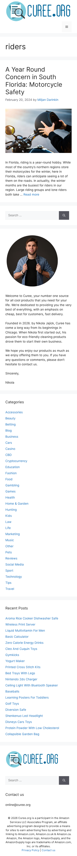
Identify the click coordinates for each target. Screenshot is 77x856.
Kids (8, 516)
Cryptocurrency (16, 461)
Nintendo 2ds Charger (21, 679)
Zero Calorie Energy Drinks (24, 643)
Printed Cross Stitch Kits (22, 667)
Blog (8, 430)
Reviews (11, 558)
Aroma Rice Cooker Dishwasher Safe (31, 618)
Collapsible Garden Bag (22, 734)
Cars (8, 442)
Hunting (11, 509)
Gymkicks (12, 655)
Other (9, 546)
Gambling (12, 485)
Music (9, 540)
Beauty (10, 418)
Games (10, 491)
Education (12, 467)
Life (8, 528)
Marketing (12, 534)
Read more (31, 194)
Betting (10, 424)
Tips (8, 583)
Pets (8, 552)
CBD (8, 455)
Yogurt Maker (15, 661)
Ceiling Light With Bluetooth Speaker (31, 685)
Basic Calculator (16, 636)
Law (8, 522)
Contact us (48, 850)
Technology (13, 576)
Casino (10, 449)
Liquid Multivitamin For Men (25, 630)
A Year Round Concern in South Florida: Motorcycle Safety (33, 81)
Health (10, 497)
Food (9, 479)
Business (11, 436)
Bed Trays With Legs (20, 673)
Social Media (14, 564)
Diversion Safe (15, 709)
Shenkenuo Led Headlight (24, 716)
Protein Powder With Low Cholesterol (32, 728)
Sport (9, 570)
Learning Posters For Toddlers (27, 697)
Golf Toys (12, 703)
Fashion (11, 473)
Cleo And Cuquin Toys (21, 649)
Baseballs (12, 691)
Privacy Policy (30, 850)
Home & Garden (16, 503)
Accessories (14, 412)
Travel (9, 589)
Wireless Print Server (20, 624)
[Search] (64, 215)
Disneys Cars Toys (18, 722)
